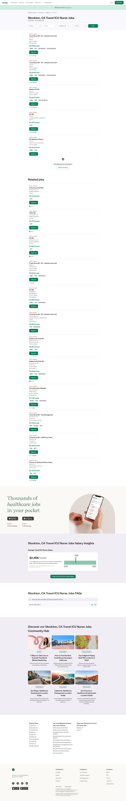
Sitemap (58, 781)
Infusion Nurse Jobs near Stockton (61, 740)
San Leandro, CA (33, 730)
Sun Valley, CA (32, 741)
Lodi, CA (79, 730)
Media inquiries (110, 784)
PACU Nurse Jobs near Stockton (61, 750)
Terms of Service (69, 791)
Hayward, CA (32, 725)
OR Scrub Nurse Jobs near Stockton (62, 742)
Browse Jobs (14, 2)
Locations (21, 2)
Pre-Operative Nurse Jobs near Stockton (61, 733)
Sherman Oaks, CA (34, 739)
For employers (83, 772)
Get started (68, 7)
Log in (111, 2)
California (48, 12)
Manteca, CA (80, 727)
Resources (37, 2)
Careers (108, 778)
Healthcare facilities (85, 775)
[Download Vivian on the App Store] (12, 518)
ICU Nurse (41, 12)
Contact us (109, 781)
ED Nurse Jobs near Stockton (60, 727)
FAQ (107, 775)
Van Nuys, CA (32, 743)
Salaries (58, 775)
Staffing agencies (84, 778)
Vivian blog (58, 778)
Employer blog (83, 781)
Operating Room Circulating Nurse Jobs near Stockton (63, 745)
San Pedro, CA (32, 737)
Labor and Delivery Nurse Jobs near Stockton (62, 737)
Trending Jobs (47, 2)
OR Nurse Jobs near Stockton (60, 730)
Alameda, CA (32, 734)
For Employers (29, 2)
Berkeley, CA (32, 732)
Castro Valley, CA (33, 728)
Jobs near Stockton (58, 753)
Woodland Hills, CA (33, 746)
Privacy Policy (61, 791)
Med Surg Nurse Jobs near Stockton (62, 748)
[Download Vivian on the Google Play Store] (28, 518)
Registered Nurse (32, 12)
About (108, 772)
